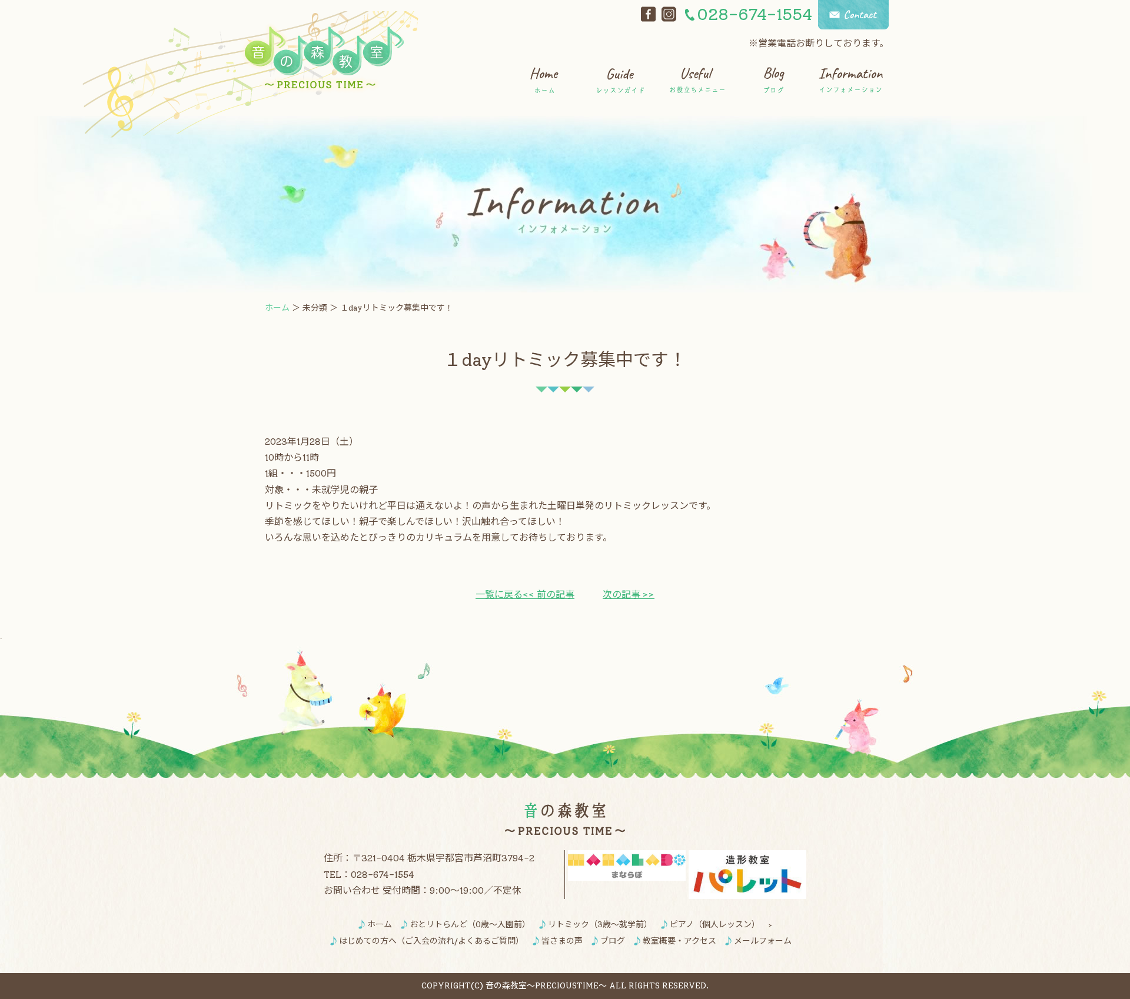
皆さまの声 (562, 941)
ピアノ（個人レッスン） (715, 925)
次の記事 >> (628, 594)
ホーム (277, 308)
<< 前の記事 (548, 594)
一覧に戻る (499, 594)
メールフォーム (763, 941)
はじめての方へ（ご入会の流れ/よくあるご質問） (431, 941)
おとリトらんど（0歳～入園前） (470, 925)
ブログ (612, 941)
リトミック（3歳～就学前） (600, 925)
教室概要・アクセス (679, 941)
